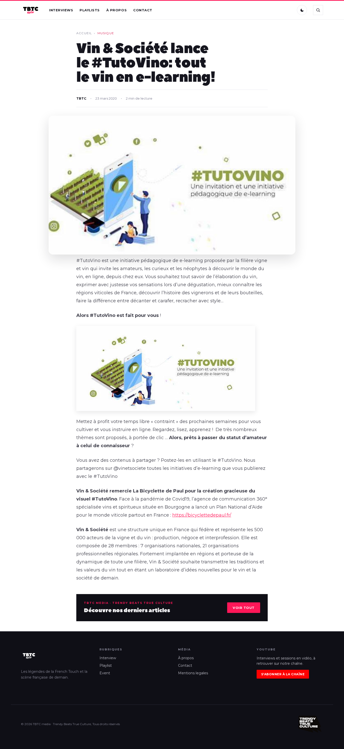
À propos (116, 10)
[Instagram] (277, 10)
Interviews (61, 10)
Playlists (90, 10)
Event (104, 673)
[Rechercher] (318, 10)
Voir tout (244, 608)
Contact (142, 10)
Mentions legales (193, 673)
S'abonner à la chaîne (282, 674)
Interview (107, 658)
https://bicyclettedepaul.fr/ (201, 515)
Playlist (105, 665)
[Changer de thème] (302, 10)
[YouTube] (288, 10)
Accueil (84, 33)
